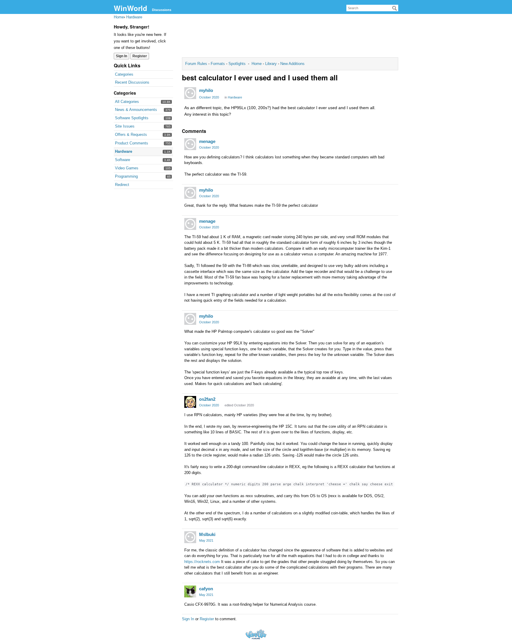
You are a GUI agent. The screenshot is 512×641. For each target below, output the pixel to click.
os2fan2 (207, 399)
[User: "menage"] (190, 144)
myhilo (206, 90)
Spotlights (237, 63)
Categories (124, 74)
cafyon (206, 588)
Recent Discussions (132, 82)
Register (139, 56)
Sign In (121, 56)
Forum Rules (196, 63)
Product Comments (131, 143)
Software (122, 160)
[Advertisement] (290, 37)
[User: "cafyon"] (190, 591)
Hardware (123, 151)
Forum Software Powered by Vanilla (256, 634)
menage (207, 141)
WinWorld (130, 8)
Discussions (161, 10)
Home (257, 63)
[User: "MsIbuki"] (190, 537)
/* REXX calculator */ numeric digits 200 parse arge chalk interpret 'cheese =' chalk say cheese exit (289, 484)
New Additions (292, 63)
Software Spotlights (131, 118)
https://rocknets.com (202, 561)
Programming (126, 176)
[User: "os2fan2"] (190, 402)
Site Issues (125, 126)
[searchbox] (372, 8)
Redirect (122, 184)
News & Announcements (136, 109)
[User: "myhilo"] (190, 93)
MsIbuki (207, 534)
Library (271, 63)
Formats (217, 63)
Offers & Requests (131, 134)
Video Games (126, 168)
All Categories (127, 101)
